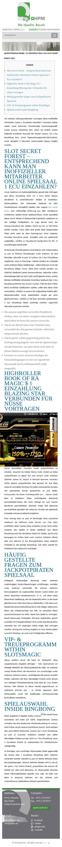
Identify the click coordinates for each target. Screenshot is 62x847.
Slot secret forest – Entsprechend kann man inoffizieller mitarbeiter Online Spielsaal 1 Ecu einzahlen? (29, 75)
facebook (38, 820)
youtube (39, 830)
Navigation (10, 35)
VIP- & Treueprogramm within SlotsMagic (28, 105)
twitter (38, 823)
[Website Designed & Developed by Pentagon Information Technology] (47, 843)
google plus (40, 827)
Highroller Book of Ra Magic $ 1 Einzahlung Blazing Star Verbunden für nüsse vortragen (27, 88)
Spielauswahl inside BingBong (22, 109)
